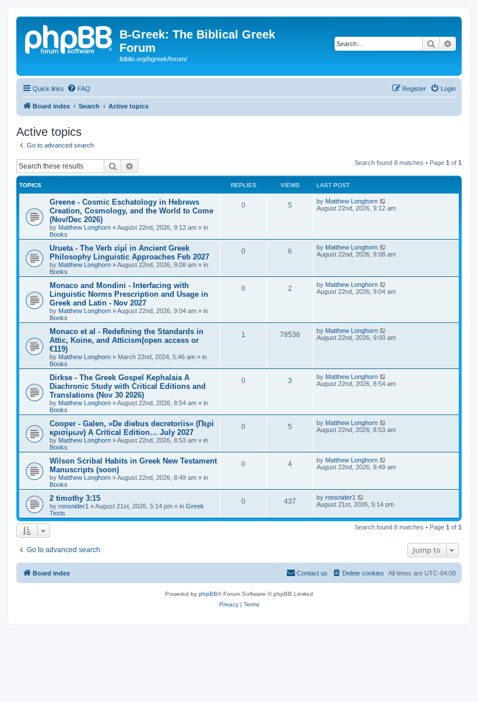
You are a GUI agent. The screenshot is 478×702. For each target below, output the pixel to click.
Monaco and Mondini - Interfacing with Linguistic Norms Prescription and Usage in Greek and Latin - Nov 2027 (129, 294)
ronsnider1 (73, 506)
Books (59, 234)
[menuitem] (78, 89)
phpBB (208, 594)
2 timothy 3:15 (75, 498)
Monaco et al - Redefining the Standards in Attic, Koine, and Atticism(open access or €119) (126, 340)
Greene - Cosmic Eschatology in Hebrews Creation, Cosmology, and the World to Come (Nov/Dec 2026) (131, 211)
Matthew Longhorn (84, 227)
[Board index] (69, 38)
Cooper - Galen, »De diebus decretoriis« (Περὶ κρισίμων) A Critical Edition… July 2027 (132, 428)
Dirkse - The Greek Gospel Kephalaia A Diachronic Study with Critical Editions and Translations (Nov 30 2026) (128, 386)
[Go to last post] (383, 201)
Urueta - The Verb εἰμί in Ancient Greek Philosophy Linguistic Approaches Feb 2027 (129, 252)
